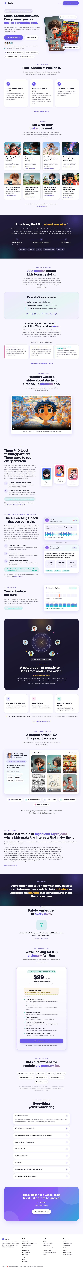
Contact (65, 1248)
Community (25, 1261)
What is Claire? (20, 1149)
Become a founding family (49, 1252)
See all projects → (41, 206)
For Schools (66, 1245)
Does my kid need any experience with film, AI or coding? (33, 1135)
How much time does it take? (24, 1142)
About (64, 1241)
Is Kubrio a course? (21, 1116)
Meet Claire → (18, 576)
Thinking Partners (26, 1245)
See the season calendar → (41, 721)
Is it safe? (18, 1162)
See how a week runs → (41, 111)
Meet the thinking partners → (16, 505)
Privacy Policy (67, 1252)
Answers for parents (48, 1248)
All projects (25, 1241)
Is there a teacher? (21, 1156)
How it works (25, 1250)
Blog (23, 1257)
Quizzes (45, 1241)
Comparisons (46, 1245)
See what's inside (10, 865)
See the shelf (31, 37)
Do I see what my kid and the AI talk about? (29, 1169)
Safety (65, 1250)
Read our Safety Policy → (41, 939)
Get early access (69, 3)
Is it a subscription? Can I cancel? (26, 1176)
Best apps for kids (47, 1243)
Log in (60, 3)
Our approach (26, 1252)
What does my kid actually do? (25, 1128)
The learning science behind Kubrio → (41, 363)
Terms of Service (67, 1254)
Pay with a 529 (47, 1250)
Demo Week (25, 1248)
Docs (23, 1259)
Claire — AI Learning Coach (29, 1243)
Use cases (25, 1254)
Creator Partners (67, 1243)
